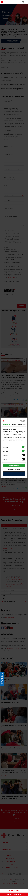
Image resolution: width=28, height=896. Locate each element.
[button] (23, 2)
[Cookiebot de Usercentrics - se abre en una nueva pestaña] (19, 421)
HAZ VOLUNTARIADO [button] (14, 894)
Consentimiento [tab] (6, 424)
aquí (22, 440)
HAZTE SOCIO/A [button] (14, 891)
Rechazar (14, 474)
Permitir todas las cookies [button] (14, 465)
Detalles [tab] (14, 424)
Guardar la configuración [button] (14, 469)
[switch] (23, 451)
